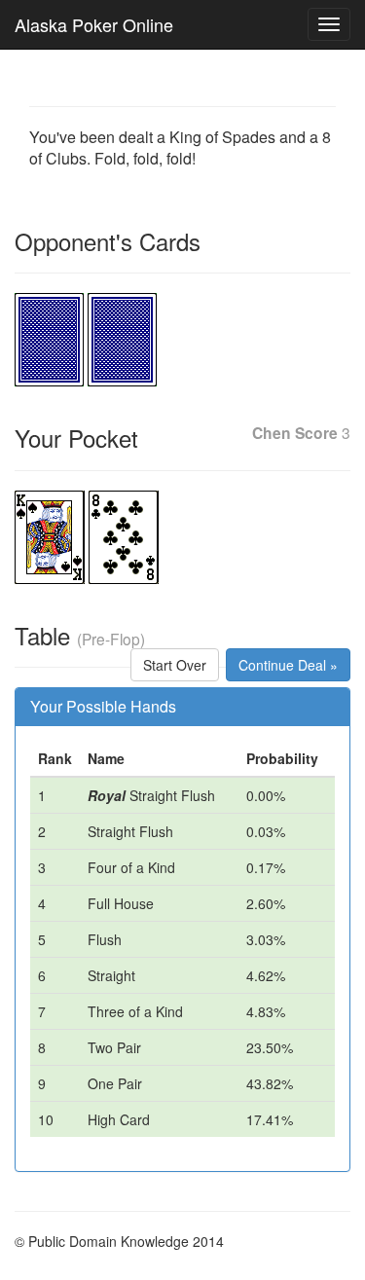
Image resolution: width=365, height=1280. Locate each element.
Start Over (174, 665)
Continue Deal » (288, 665)
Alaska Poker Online (94, 24)
